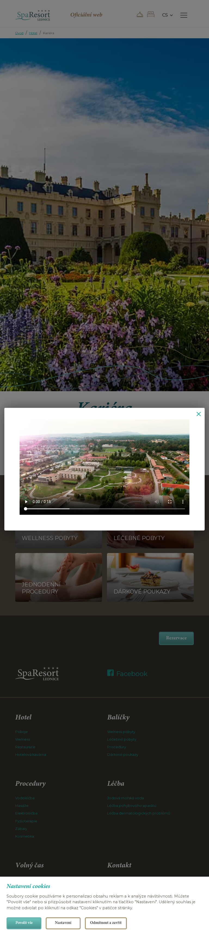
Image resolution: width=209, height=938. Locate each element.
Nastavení (63, 923)
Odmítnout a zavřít (106, 923)
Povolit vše (24, 923)
